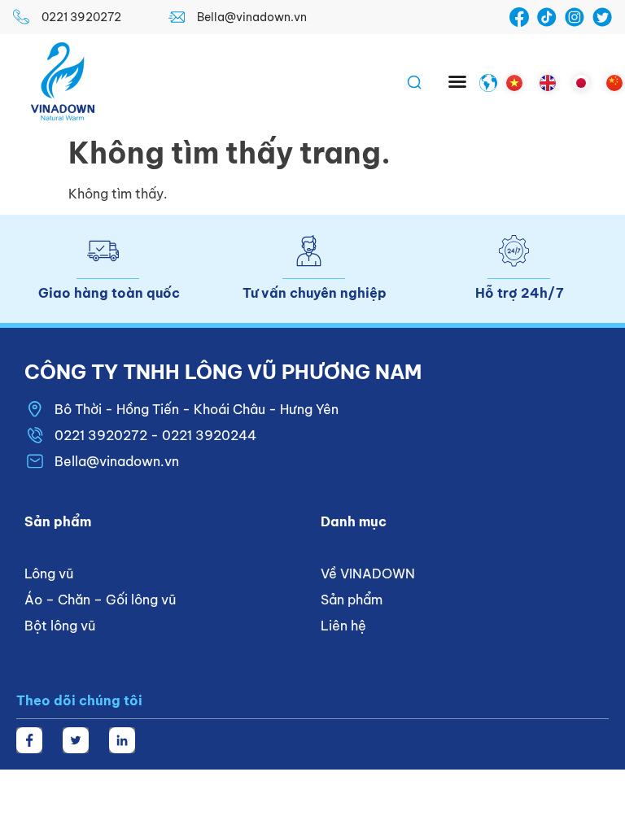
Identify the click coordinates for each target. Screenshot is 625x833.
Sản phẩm (351, 599)
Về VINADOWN (368, 573)
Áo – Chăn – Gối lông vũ (100, 599)
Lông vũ (48, 573)
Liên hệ (343, 625)
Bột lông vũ (59, 625)
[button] (457, 81)
